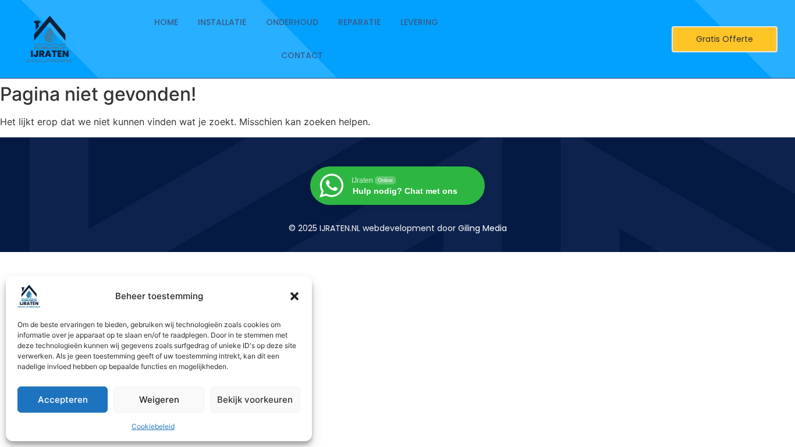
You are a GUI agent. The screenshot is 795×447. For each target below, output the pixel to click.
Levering (419, 22)
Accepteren (63, 399)
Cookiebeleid (153, 426)
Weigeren (159, 399)
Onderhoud (292, 22)
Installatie (222, 22)
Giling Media (482, 228)
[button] (294, 296)
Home (166, 22)
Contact (302, 55)
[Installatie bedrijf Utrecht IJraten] (49, 39)
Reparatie (359, 22)
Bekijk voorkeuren (255, 399)
